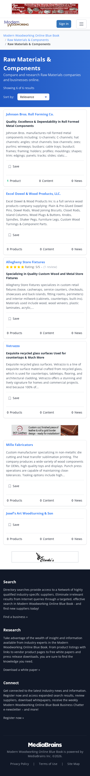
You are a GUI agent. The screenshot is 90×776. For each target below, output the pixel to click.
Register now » (13, 718)
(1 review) (50, 267)
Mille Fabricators (19, 445)
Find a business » (15, 617)
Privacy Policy (19, 764)
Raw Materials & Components (28, 40)
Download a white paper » (21, 670)
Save (16, 166)
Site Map (73, 764)
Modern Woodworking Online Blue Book (31, 35)
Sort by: (8, 97)
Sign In (64, 24)
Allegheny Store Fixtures (25, 262)
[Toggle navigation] (81, 24)
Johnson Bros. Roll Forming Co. (30, 114)
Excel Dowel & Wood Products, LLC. (33, 193)
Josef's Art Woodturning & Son (29, 513)
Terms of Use (48, 764)
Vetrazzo (13, 346)
